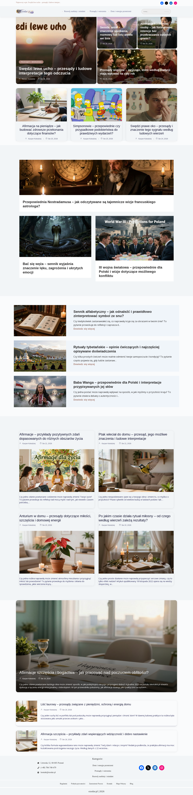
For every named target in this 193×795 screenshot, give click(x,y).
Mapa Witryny (121, 784)
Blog (131, 784)
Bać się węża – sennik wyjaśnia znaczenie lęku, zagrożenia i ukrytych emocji (53, 268)
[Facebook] (161, 3)
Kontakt (109, 784)
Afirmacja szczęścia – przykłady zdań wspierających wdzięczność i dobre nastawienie (94, 734)
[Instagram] (175, 3)
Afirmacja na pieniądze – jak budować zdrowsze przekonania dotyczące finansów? (41, 129)
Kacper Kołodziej (28, 79)
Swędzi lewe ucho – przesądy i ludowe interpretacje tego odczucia (55, 70)
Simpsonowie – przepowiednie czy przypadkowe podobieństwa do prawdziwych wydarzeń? (96, 129)
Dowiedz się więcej (84, 328)
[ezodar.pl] (25, 11)
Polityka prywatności (78, 784)
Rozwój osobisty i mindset (74, 11)
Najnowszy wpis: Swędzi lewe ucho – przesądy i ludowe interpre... (38, 2)
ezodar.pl (93, 791)
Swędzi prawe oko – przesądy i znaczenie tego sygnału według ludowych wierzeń (151, 129)
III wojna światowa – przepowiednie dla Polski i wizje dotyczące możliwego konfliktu (130, 271)
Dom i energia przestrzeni (121, 11)
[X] (166, 3)
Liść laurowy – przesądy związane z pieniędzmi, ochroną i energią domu (86, 704)
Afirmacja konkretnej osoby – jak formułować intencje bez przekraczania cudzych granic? (156, 31)
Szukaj (166, 11)
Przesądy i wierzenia (98, 11)
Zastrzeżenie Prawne (96, 784)
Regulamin (63, 784)
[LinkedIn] (171, 3)
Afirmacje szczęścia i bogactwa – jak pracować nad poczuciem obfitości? (84, 672)
